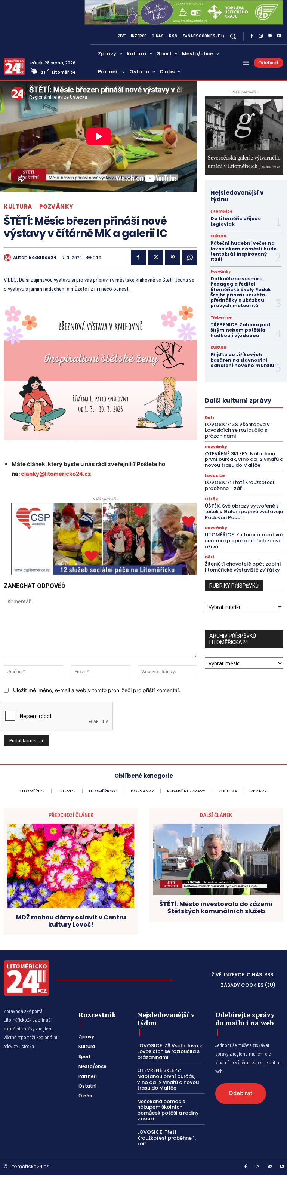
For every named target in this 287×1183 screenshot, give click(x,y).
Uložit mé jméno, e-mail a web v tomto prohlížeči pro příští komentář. (96, 690)
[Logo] (14, 66)
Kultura (18, 206)
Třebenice (221, 318)
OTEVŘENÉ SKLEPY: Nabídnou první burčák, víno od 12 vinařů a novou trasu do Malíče (244, 459)
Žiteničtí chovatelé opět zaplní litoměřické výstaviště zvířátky (243, 566)
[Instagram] (260, 36)
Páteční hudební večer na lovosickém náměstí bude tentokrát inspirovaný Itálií (243, 251)
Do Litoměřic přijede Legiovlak (235, 221)
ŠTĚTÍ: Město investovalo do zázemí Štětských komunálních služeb (216, 907)
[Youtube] (278, 36)
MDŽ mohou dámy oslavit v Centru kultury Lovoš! (71, 921)
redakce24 (43, 257)
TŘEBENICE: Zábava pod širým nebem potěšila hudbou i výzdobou (240, 330)
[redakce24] (8, 257)
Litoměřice (221, 211)
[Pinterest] (172, 257)
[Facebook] (251, 36)
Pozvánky (56, 206)
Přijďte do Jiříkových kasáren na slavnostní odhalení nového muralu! (243, 362)
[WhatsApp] (189, 257)
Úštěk (211, 499)
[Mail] (269, 36)
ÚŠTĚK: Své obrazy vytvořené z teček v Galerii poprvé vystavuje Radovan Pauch (244, 511)
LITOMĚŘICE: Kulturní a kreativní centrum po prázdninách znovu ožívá (244, 540)
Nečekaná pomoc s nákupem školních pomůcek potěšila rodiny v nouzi (168, 1110)
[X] (155, 257)
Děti (209, 418)
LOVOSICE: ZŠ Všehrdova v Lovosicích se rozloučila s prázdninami (237, 430)
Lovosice (215, 476)
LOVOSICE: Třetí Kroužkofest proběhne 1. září (240, 485)
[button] (233, 36)
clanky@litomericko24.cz (56, 473)
